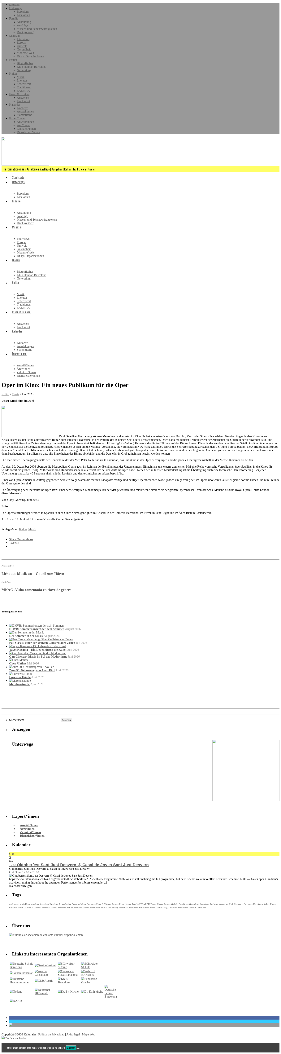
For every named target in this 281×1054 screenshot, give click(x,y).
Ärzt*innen (23, 125)
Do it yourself (25, 32)
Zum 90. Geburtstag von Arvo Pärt (32, 670)
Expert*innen (17, 118)
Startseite (14, 4)
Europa (21, 42)
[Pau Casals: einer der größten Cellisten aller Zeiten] (41, 639)
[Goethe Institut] (45, 965)
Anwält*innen (25, 121)
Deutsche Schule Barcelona (84, 904)
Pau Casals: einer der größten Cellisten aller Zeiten (42, 642)
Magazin (14, 35)
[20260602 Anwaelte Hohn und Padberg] (245, 800)
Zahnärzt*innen (26, 128)
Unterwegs (15, 8)
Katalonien (23, 15)
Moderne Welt (25, 53)
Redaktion (123, 907)
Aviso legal (73, 1034)
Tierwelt (173, 907)
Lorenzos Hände (20, 677)
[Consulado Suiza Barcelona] (69, 974)
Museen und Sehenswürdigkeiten (37, 28)
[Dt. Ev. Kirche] (68, 991)
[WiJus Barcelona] (111, 996)
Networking (24, 70)
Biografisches (25, 63)
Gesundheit (24, 49)
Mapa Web (88, 1034)
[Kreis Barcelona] (69, 982)
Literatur (22, 80)
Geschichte (183, 904)
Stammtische (24, 115)
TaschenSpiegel (162, 907)
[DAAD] (16, 1000)
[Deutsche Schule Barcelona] (22, 967)
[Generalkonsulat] (21, 973)
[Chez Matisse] (18, 660)
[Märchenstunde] (20, 680)
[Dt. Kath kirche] (92, 991)
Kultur (13, 73)
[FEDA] (92, 967)
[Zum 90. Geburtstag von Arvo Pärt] (31, 666)
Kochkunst (23, 101)
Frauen (13, 59)
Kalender (14, 104)
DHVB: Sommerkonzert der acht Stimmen (36, 629)
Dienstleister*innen (28, 132)
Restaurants (133, 907)
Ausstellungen (25, 111)
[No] (78, 1048)
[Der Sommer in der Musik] (26, 632)
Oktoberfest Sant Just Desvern (27, 868)
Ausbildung (24, 22)
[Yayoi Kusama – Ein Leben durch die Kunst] (37, 646)
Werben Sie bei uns (31, 943)
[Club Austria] (44, 980)
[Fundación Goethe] (92, 982)
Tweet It (14, 542)
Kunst (20, 907)
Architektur (14, 904)
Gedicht (174, 904)
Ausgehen (23, 97)
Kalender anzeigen (20, 886)
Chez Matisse (17, 663)
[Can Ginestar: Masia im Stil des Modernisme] (37, 653)
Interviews (23, 39)
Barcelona (23, 11)
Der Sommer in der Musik (26, 635)
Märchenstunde (19, 684)
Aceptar (71, 1048)
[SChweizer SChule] (69, 967)
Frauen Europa (164, 904)
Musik (20, 77)
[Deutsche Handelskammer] (22, 982)
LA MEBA (28, 907)
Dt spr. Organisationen (30, 56)
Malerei (53, 907)
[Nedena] (16, 991)
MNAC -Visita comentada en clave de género (36, 590)
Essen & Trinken (19, 94)
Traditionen (24, 87)
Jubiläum (214, 904)
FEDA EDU (144, 904)
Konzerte (22, 108)
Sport (152, 907)
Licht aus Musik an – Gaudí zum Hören (33, 574)
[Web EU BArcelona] (92, 974)
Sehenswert (24, 84)
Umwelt (22, 46)
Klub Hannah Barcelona (31, 66)
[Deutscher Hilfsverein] (46, 993)
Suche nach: (16, 719)
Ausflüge (22, 25)
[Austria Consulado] (46, 974)
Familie (13, 18)
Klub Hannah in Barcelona (241, 904)
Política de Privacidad (51, 1034)
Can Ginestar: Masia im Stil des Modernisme (38, 656)
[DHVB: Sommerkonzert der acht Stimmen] (36, 625)
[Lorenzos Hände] (20, 673)
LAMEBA (23, 90)
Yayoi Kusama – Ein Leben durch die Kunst (37, 649)
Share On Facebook (21, 539)
